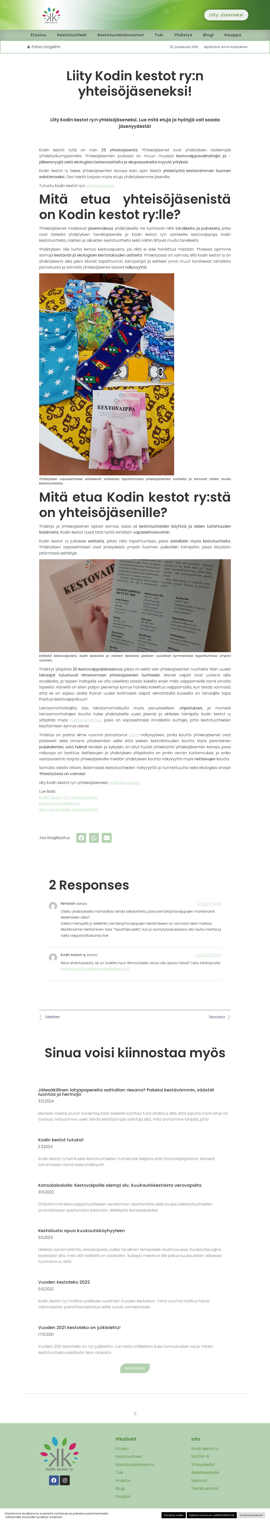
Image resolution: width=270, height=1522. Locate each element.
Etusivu (38, 35)
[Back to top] (135, 1414)
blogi (134, 735)
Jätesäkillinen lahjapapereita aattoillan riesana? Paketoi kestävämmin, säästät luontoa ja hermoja (126, 1092)
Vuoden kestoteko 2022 (64, 1282)
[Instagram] (65, 1480)
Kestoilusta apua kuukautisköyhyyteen (81, 1231)
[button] (81, 838)
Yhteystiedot (203, 1464)
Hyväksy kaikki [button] (173, 1515)
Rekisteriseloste (205, 1472)
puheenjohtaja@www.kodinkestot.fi (95, 968)
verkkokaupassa (124, 782)
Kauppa (233, 35)
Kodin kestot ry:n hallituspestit (68, 797)
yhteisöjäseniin (100, 185)
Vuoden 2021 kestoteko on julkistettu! (79, 1327)
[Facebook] (54, 1480)
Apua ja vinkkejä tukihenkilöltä (68, 809)
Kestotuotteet (72, 35)
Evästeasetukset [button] (251, 1515)
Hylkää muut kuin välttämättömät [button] (211, 1515)
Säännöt (199, 1480)
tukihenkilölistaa (86, 720)
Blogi (208, 35)
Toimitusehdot (205, 1488)
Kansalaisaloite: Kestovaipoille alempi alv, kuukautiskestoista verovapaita (119, 1185)
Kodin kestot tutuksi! (61, 1140)
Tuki (159, 35)
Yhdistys (183, 35)
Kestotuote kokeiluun (59, 803)
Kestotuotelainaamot (121, 35)
